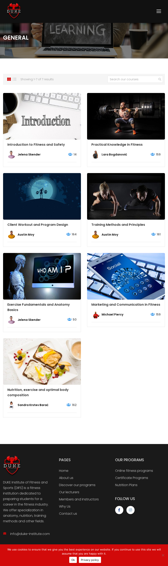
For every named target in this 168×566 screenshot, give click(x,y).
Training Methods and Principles (118, 224)
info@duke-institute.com (30, 533)
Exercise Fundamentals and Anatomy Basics (38, 307)
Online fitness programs (134, 470)
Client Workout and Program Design (37, 224)
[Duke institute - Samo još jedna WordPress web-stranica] (14, 11)
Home (63, 470)
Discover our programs (77, 485)
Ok (73, 560)
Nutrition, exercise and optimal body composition (38, 392)
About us (66, 477)
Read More (42, 116)
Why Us (64, 506)
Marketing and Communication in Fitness (125, 304)
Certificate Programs (131, 477)
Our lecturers (69, 492)
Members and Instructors (79, 499)
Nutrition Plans (126, 485)
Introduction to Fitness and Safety (36, 144)
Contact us (68, 513)
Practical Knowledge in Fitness (117, 144)
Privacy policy (90, 560)
